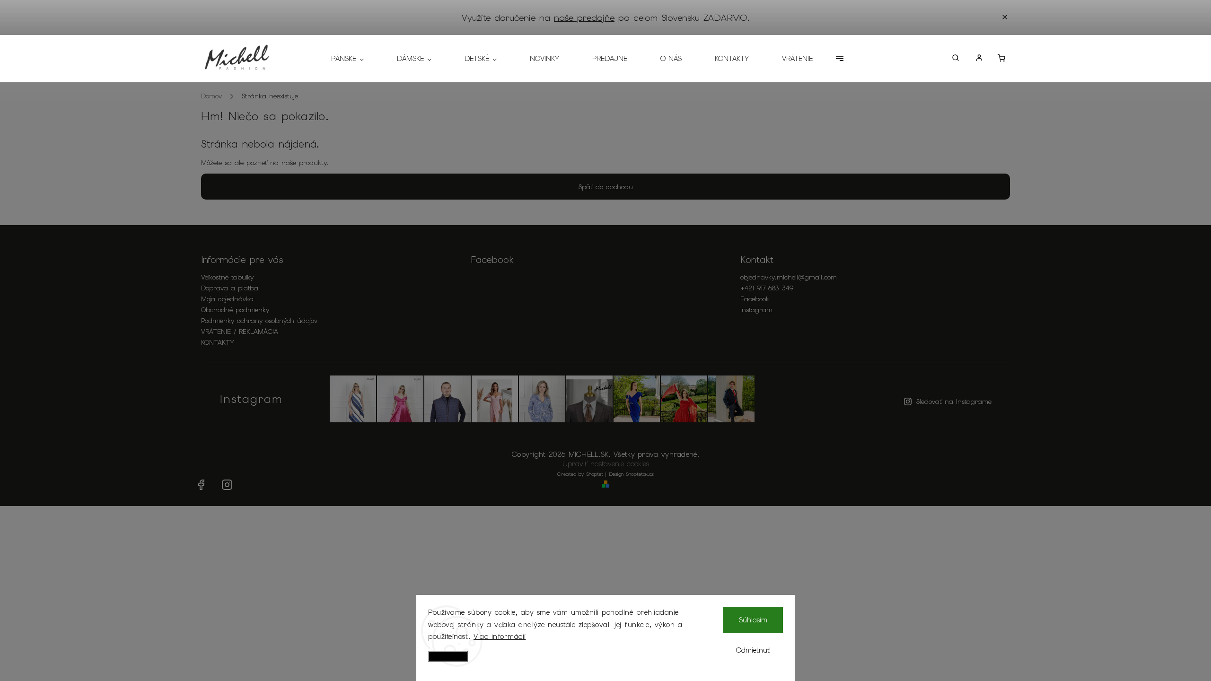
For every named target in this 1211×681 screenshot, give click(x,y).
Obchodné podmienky (235, 310)
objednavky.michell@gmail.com (788, 277)
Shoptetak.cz (640, 474)
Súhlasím (753, 620)
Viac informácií (500, 636)
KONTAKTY (217, 342)
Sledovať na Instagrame (954, 401)
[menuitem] (355, 58)
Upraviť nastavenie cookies (605, 464)
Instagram (756, 310)
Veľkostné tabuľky (227, 277)
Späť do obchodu (606, 187)
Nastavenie (448, 656)
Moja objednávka (227, 299)
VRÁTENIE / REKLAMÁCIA (239, 331)
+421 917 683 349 (766, 288)
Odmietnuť (753, 650)
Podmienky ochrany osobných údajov (259, 320)
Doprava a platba (229, 288)
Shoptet (594, 474)
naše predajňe (584, 18)
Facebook (754, 299)
